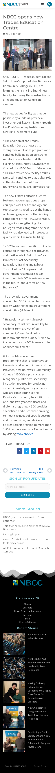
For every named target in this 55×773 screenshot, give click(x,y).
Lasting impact (12, 534)
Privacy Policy (40, 766)
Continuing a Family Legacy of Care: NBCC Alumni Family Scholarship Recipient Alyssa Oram (39, 739)
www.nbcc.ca (24, 434)
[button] (42, 4)
